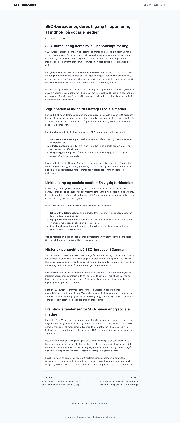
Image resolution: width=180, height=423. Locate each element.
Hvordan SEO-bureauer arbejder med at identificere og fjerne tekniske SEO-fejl (61, 381)
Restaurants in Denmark (104, 417)
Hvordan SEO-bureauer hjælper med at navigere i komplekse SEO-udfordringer (119, 381)
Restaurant (69, 417)
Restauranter (83, 417)
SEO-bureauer (151, 5)
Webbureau (102, 403)
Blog (163, 5)
